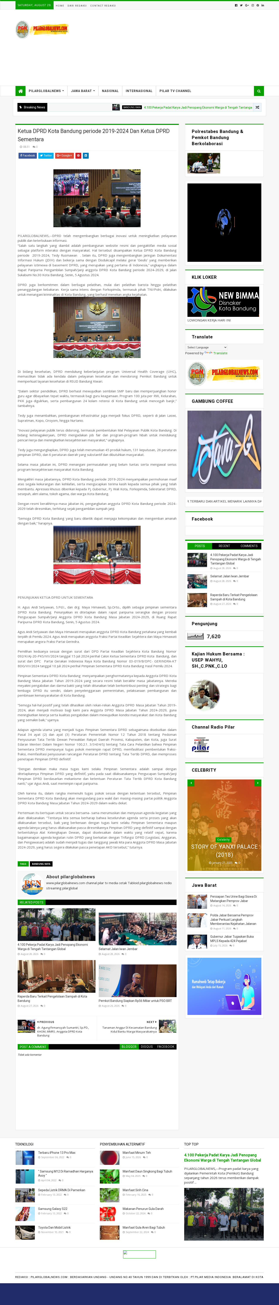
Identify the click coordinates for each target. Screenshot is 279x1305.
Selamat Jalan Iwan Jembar (118, 949)
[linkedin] (262, 5)
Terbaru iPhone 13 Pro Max (56, 1152)
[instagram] (253, 5)
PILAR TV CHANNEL (175, 91)
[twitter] (241, 5)
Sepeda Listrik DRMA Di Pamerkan (61, 1190)
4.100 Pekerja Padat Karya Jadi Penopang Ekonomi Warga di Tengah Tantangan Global (168, 107)
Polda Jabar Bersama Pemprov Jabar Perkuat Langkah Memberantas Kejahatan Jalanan (233, 919)
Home (60, 6)
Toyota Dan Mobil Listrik (54, 1227)
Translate (220, 353)
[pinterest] (258, 5)
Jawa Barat (81, 91)
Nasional (110, 91)
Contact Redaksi (103, 6)
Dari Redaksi (77, 6)
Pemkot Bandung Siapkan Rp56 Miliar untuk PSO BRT (135, 1001)
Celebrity (223, 839)
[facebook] (236, 5)
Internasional (139, 91)
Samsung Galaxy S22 (52, 1209)
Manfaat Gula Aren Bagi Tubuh (144, 1227)
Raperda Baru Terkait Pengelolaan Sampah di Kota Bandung (52, 999)
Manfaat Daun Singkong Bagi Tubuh (147, 1171)
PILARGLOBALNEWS (45, 91)
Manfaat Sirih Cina (135, 1190)
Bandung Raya (96, 107)
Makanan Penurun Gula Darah (143, 1209)
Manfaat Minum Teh (137, 1152)
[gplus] (247, 5)
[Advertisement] (184, 47)
